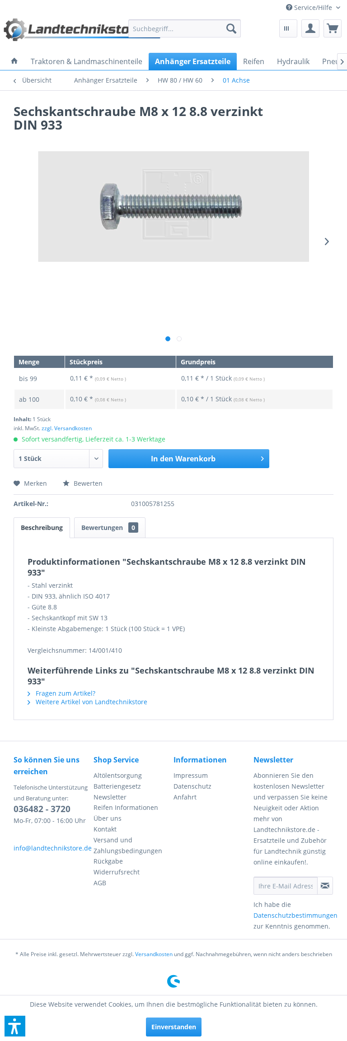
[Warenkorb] (333, 28)
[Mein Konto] (310, 28)
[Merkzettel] (288, 28)
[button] (15, 1026)
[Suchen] (231, 28)
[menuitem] (313, 7)
